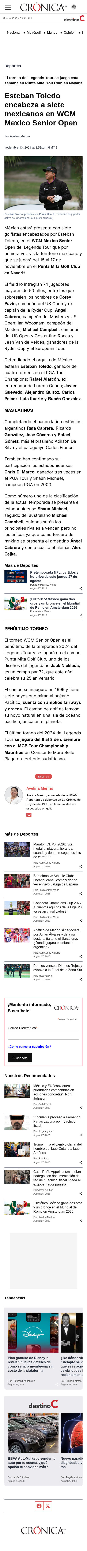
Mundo (52, 32)
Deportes (12, 66)
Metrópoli (34, 32)
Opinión (70, 32)
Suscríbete (19, 1057)
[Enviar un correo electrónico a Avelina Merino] (28, 815)
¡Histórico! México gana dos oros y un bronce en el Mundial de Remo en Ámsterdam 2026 (55, 603)
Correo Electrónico (23, 1027)
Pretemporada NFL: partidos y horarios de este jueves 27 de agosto (54, 576)
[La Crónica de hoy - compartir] (81, 588)
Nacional (13, 32)
